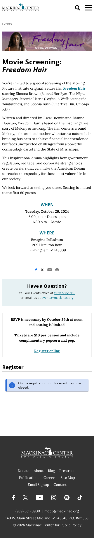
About (39, 470)
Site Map (68, 477)
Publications (29, 477)
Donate (24, 470)
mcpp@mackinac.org (61, 511)
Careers (50, 477)
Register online (47, 351)
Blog (51, 470)
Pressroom (68, 470)
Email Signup (38, 484)
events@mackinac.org (57, 298)
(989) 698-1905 (64, 293)
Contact (60, 484)
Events (7, 24)
